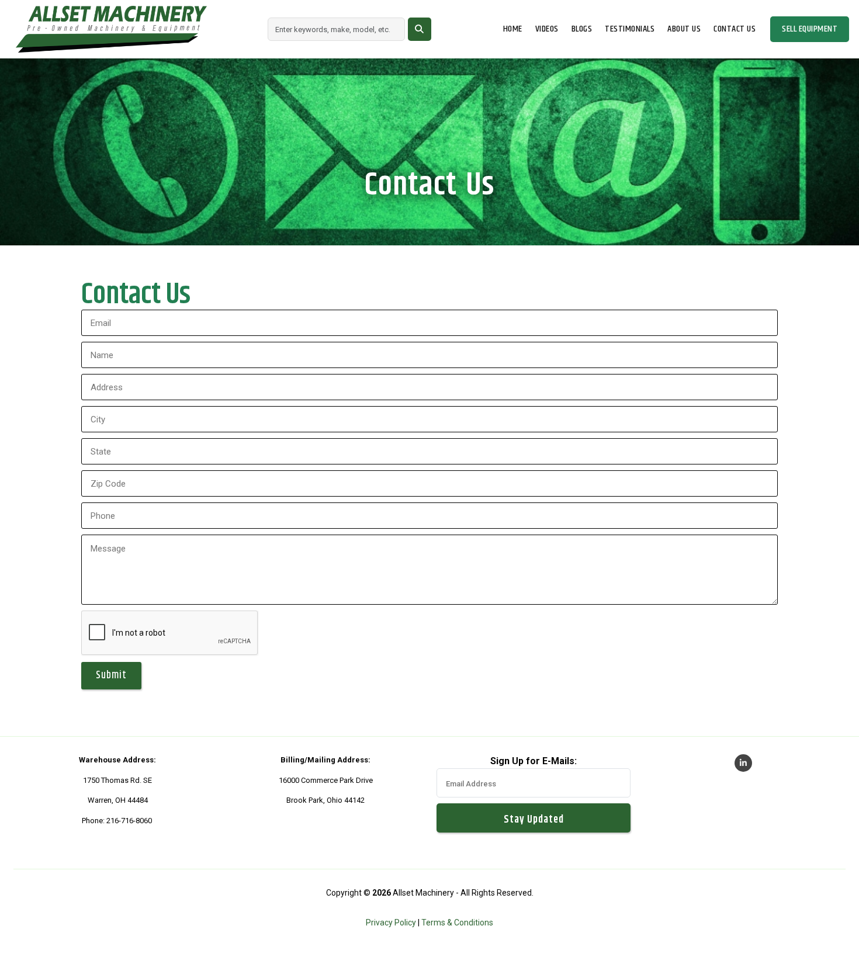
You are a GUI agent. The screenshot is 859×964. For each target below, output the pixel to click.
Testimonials (629, 29)
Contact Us (734, 29)
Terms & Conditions (457, 922)
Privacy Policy (391, 922)
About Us (684, 29)
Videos (547, 29)
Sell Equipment (809, 29)
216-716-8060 (129, 820)
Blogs (582, 29)
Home (512, 29)
